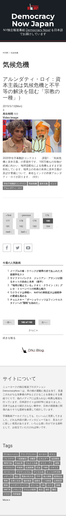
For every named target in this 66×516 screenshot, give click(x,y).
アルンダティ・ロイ (13, 188)
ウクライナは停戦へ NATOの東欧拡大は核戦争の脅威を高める (36, 294)
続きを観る (9, 337)
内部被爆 (17, 494)
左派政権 (29, 467)
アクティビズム (24, 472)
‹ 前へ (9, 322)
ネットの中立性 (53, 472)
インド (53, 183)
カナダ (50, 485)
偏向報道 (27, 481)
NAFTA (7, 489)
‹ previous (26, 215)
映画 (6, 485)
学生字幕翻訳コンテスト (15, 183)
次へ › (44, 322)
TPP (38, 476)
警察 (6, 481)
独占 (17, 476)
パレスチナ (9, 459)
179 (34, 221)
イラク (7, 494)
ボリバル (35, 485)
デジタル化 (39, 472)
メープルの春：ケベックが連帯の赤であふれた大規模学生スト (36, 273)
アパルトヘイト (11, 454)
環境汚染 (8, 463)
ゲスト (53, 454)
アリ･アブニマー (28, 454)
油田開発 (55, 459)
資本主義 (44, 183)
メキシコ (17, 489)
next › (9, 232)
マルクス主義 (31, 463)
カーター (43, 454)
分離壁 (33, 459)
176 (47, 215)
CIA (43, 485)
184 (48, 226)
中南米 (20, 467)
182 (21, 226)
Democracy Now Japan (33, 20)
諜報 (58, 485)
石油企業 (19, 463)
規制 (57, 463)
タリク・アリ (46, 463)
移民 (47, 489)
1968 (45, 467)
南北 (41, 489)
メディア (8, 476)
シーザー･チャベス (19, 485)
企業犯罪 (58, 481)
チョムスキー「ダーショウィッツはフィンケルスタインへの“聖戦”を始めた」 (36, 301)
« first (8, 215)
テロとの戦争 (30, 489)
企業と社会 (16, 481)
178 (21, 221)
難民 (54, 489)
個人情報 (47, 476)
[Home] (33, 7)
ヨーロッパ (9, 472)
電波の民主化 (27, 476)
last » (24, 232)
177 (8, 221)
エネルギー (43, 459)
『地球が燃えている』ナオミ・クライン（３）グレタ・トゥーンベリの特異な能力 (36, 287)
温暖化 (37, 481)
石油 (38, 467)
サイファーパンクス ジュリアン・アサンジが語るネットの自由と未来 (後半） (36, 280)
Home (5, 53)
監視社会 (58, 476)
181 (8, 226)
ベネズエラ (9, 467)
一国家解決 (22, 459)
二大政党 (47, 481)
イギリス (54, 467)
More (6, 500)
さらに (32, 330)
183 (34, 226)
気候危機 (33, 183)
